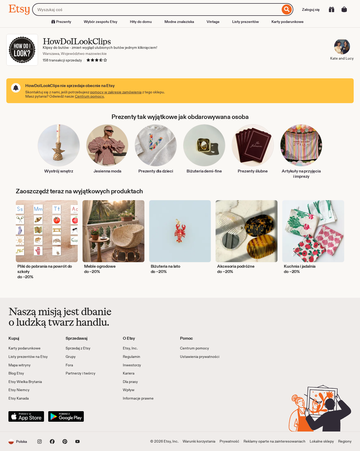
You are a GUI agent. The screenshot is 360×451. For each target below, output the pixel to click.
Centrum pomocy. (89, 96)
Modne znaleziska (179, 22)
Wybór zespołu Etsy (100, 22)
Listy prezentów (245, 22)
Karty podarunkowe (287, 22)
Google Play (66, 416)
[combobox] (156, 9)
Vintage (213, 22)
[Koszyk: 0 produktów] (344, 9)
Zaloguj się (311, 9)
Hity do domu (141, 22)
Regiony (345, 441)
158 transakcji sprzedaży (62, 60)
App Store (26, 416)
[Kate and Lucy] (342, 47)
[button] (17, 441)
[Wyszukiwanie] (286, 9)
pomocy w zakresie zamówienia (116, 92)
